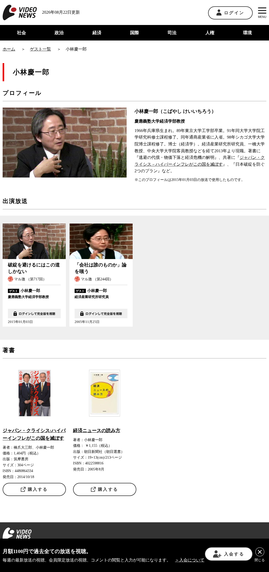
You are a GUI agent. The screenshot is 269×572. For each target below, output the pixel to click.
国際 (134, 32)
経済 (96, 32)
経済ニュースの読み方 (96, 430)
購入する (38, 489)
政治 (59, 32)
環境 (247, 32)
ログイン (234, 13)
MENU (262, 16)
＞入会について (189, 560)
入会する (234, 554)
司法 (172, 32)
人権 (209, 32)
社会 (21, 32)
